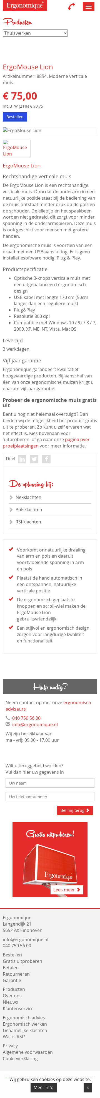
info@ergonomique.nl (35, 724)
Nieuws (10, 1002)
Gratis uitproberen (22, 961)
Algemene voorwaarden (28, 1052)
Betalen (11, 968)
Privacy (10, 1046)
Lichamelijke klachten (25, 1030)
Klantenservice (18, 1008)
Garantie (12, 980)
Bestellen (15, 116)
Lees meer (64, 890)
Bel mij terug (73, 810)
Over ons (12, 996)
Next (89, 141)
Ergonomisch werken (25, 1024)
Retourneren (16, 974)
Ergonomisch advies (24, 1018)
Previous (11, 141)
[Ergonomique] (25, 5)
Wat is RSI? (14, 1036)
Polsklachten (29, 509)
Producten (14, 989)
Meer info (44, 1087)
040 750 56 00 (26, 718)
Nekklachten (28, 497)
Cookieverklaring (20, 1058)
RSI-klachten (28, 522)
